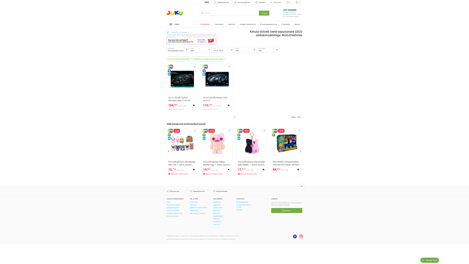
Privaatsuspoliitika (242, 202)
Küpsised (239, 210)
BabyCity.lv (216, 213)
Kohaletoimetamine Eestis (198, 208)
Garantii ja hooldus (173, 210)
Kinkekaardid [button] (286, 24)
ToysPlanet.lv (217, 222)
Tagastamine (194, 210)
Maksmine (193, 205)
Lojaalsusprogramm (173, 208)
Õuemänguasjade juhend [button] (268, 24)
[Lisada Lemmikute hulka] (195, 66)
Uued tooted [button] (219, 24)
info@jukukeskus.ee (289, 12)
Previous (168, 151)
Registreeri (286, 210)
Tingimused (194, 202)
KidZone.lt (216, 219)
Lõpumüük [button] (231, 24)
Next (300, 151)
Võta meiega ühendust (197, 213)
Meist (168, 202)
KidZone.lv (216, 224)
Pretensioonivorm (172, 216)
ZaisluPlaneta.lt (218, 216)
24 (298, 117)
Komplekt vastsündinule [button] (248, 24)
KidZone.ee (217, 205)
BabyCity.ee (217, 202)
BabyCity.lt (216, 210)
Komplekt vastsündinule (175, 213)
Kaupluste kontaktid (173, 205)
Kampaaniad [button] (205, 24)
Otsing (264, 13)
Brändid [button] (297, 24)
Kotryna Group (218, 208)
